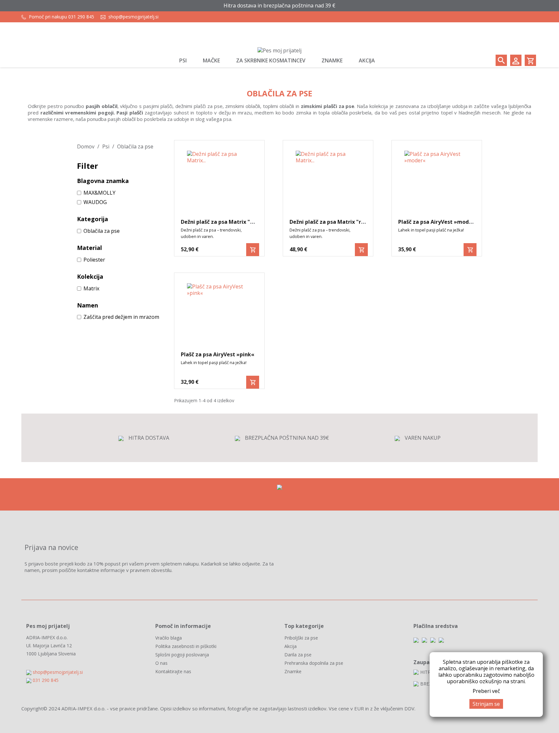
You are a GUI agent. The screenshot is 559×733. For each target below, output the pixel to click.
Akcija (290, 646)
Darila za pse (298, 655)
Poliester (94, 259)
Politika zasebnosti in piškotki (185, 646)
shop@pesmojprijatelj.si (133, 17)
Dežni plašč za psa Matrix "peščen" (226, 221)
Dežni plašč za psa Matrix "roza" (331, 221)
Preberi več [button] (486, 691)
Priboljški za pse (301, 638)
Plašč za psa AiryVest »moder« (437, 221)
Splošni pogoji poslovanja (182, 655)
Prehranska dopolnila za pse (313, 663)
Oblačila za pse (101, 230)
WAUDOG (95, 202)
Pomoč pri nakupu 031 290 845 (61, 17)
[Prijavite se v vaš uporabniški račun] (515, 60)
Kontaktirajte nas (173, 671)
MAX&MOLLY (99, 192)
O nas (161, 663)
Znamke (292, 671)
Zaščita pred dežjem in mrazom (121, 316)
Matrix (91, 288)
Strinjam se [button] (486, 703)
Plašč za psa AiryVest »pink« (217, 354)
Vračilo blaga (168, 638)
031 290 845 (46, 680)
